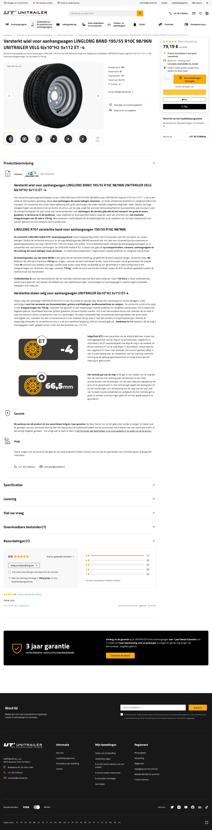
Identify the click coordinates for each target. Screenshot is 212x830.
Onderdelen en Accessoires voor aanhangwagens (34, 35)
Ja (143, 606)
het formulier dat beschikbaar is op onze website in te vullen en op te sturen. (114, 431)
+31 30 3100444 (180, 13)
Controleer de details (120, 655)
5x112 (121, 79)
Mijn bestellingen (105, 745)
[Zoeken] (140, 13)
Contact (164, 2)
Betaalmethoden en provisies (147, 774)
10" (122, 75)
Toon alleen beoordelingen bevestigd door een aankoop (35, 571)
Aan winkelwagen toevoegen (192, 79)
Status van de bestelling (105, 753)
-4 (119, 84)
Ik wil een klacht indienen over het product (109, 765)
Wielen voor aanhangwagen (88, 35)
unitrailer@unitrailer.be (17, 777)
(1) (189, 41)
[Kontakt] (27, 749)
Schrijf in (198, 707)
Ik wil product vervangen (105, 778)
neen (153, 606)
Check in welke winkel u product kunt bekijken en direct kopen (183, 69)
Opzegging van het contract (146, 768)
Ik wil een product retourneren (108, 772)
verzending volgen (103, 758)
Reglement (139, 763)
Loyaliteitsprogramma (180, 2)
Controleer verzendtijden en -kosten (183, 63)
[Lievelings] (200, 13)
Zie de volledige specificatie (119, 91)
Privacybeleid (140, 752)
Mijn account (197, 3)
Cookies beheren (142, 779)
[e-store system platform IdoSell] (206, 822)
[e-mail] (193, 13)
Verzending (139, 758)
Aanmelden (100, 783)
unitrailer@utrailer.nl (54, 466)
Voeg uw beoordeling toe (22, 565)
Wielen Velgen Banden (65, 35)
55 (121, 71)
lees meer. (191, 718)
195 (122, 67)
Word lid (11, 708)
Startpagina (8, 35)
